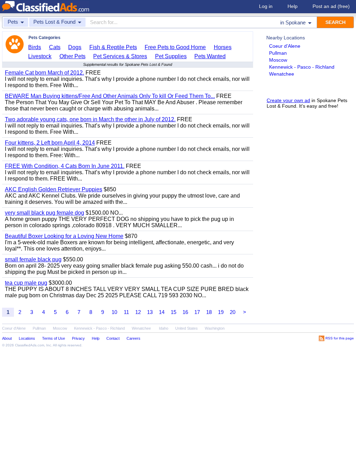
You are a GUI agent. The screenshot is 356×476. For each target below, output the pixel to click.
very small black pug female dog (44, 213)
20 (232, 312)
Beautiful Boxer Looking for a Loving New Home (64, 236)
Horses (223, 47)
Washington (215, 328)
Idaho (163, 328)
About (7, 338)
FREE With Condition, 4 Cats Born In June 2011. (64, 166)
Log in (266, 6)
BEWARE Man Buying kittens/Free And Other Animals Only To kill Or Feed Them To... (110, 96)
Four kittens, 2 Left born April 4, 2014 (50, 143)
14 (161, 312)
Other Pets (72, 56)
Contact (113, 338)
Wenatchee (281, 74)
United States (186, 328)
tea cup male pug (26, 283)
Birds (34, 47)
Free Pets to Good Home (175, 47)
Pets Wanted (210, 56)
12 (138, 312)
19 (221, 312)
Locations (27, 338)
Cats (54, 47)
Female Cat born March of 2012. (44, 73)
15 (173, 312)
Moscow (278, 60)
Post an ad (331, 6)
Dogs (74, 47)
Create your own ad (288, 100)
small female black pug (33, 259)
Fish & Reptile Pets (113, 47)
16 (185, 312)
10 (114, 312)
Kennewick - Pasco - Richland (301, 67)
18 (209, 312)
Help (293, 6)
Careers (133, 338)
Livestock (39, 56)
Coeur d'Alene (284, 46)
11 (126, 312)
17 (197, 312)
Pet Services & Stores (120, 56)
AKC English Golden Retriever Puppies (53, 189)
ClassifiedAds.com (29, 345)
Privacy (78, 338)
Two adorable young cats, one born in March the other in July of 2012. (90, 119)
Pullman (278, 53)
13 (150, 312)
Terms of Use (53, 338)
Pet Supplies (171, 56)
